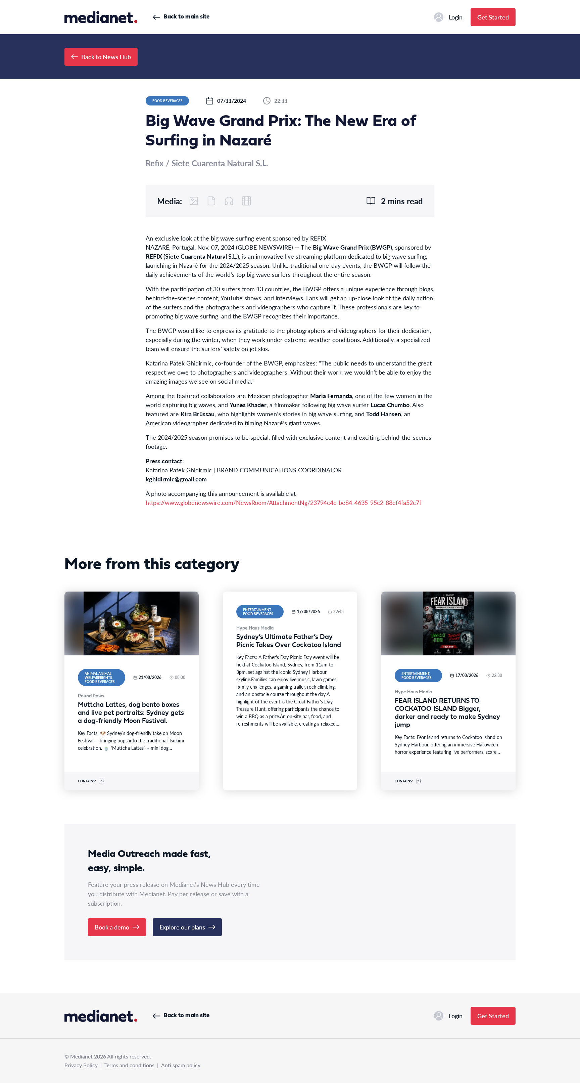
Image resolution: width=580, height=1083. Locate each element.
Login (456, 17)
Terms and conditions (129, 1065)
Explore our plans (182, 927)
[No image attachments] (194, 201)
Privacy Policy (81, 1065)
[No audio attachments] (229, 201)
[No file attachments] (211, 201)
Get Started (493, 17)
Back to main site (186, 17)
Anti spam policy (180, 1065)
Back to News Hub (106, 56)
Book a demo (112, 927)
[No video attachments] (246, 201)
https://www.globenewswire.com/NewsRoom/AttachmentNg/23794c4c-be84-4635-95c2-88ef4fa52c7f (283, 502)
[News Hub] (100, 17)
